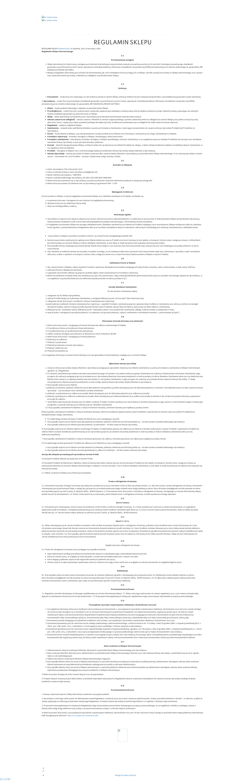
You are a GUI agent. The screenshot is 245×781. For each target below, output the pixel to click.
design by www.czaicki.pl (125, 775)
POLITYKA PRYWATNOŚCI (125, 752)
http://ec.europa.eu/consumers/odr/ (82, 715)
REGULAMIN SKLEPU (125, 757)
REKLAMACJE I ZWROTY (125, 763)
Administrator (64, 48)
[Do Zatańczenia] (49, 17)
